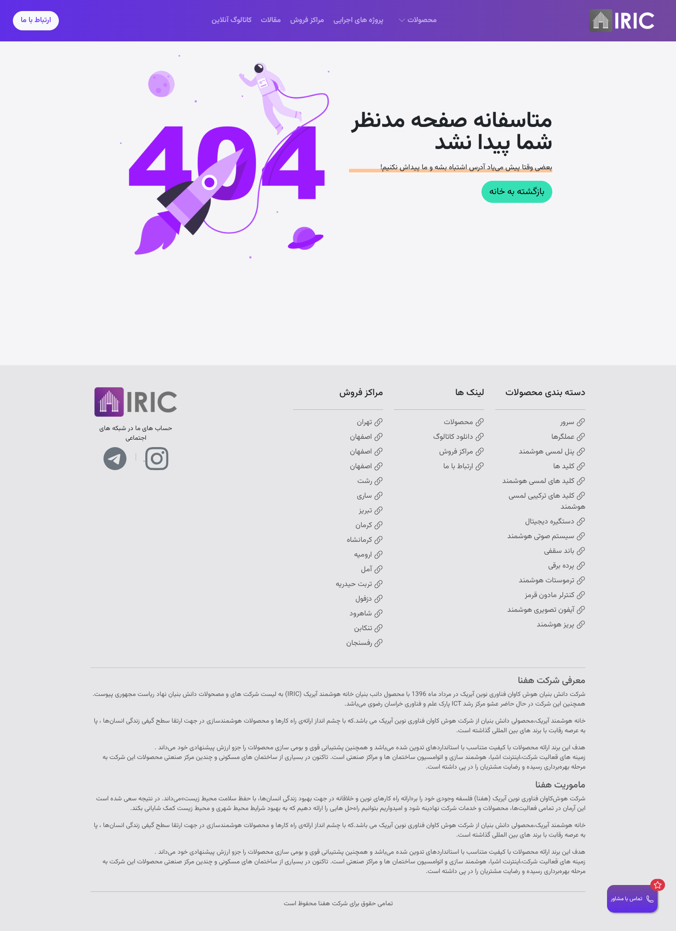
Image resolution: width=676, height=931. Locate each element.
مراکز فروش (307, 20)
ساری (365, 496)
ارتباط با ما (36, 20)
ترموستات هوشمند (547, 580)
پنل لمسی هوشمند (547, 452)
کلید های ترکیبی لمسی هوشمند (547, 502)
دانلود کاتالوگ (454, 437)
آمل (367, 569)
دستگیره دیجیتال (550, 522)
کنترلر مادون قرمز (550, 595)
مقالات (271, 20)
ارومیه (364, 555)
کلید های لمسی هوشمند (539, 481)
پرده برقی (562, 566)
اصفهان (362, 437)
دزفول (364, 599)
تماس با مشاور (626, 899)
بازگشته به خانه (516, 191)
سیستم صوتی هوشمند (541, 536)
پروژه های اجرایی (358, 20)
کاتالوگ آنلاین (232, 20)
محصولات (459, 422)
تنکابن (364, 628)
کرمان (364, 525)
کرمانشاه (360, 540)
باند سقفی (560, 551)
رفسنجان (360, 643)
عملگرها (563, 437)
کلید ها (564, 466)
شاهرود (361, 614)
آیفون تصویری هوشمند (541, 610)
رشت (365, 481)
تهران (365, 422)
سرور (568, 422)
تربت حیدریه (355, 584)
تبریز (366, 511)
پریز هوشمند (556, 625)
